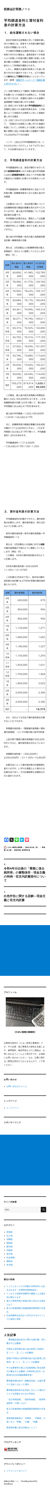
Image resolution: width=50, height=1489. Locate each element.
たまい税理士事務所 (14, 847)
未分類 (9, 1264)
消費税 (9, 1239)
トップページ (12, 1107)
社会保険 (10, 1257)
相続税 (9, 1243)
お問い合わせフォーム (16, 1086)
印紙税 (9, 1250)
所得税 (9, 1232)
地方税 (9, 1254)
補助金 (9, 1261)
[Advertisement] (25, 477)
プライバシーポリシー (16, 1470)
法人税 (8, 850)
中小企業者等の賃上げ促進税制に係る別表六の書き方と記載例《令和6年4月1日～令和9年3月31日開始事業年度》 (25, 1371)
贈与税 (9, 1246)
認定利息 (17, 850)
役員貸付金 (26, 850)
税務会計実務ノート (17, 9)
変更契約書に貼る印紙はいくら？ (21, 1427)
